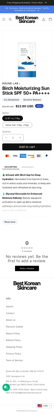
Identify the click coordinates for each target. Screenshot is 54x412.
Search (10, 306)
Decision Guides (14, 326)
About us (10, 320)
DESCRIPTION (11, 167)
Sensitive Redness (32, 99)
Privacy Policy (13, 353)
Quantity (6, 131)
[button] (3, 19)
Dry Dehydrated (11, 99)
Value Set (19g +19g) (17, 125)
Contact (10, 313)
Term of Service (14, 360)
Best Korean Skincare (30, 411)
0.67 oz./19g (12, 118)
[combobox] (44, 405)
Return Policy (13, 333)
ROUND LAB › (11, 83)
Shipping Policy (14, 347)
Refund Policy (13, 340)
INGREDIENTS (28, 167)
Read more (9, 222)
